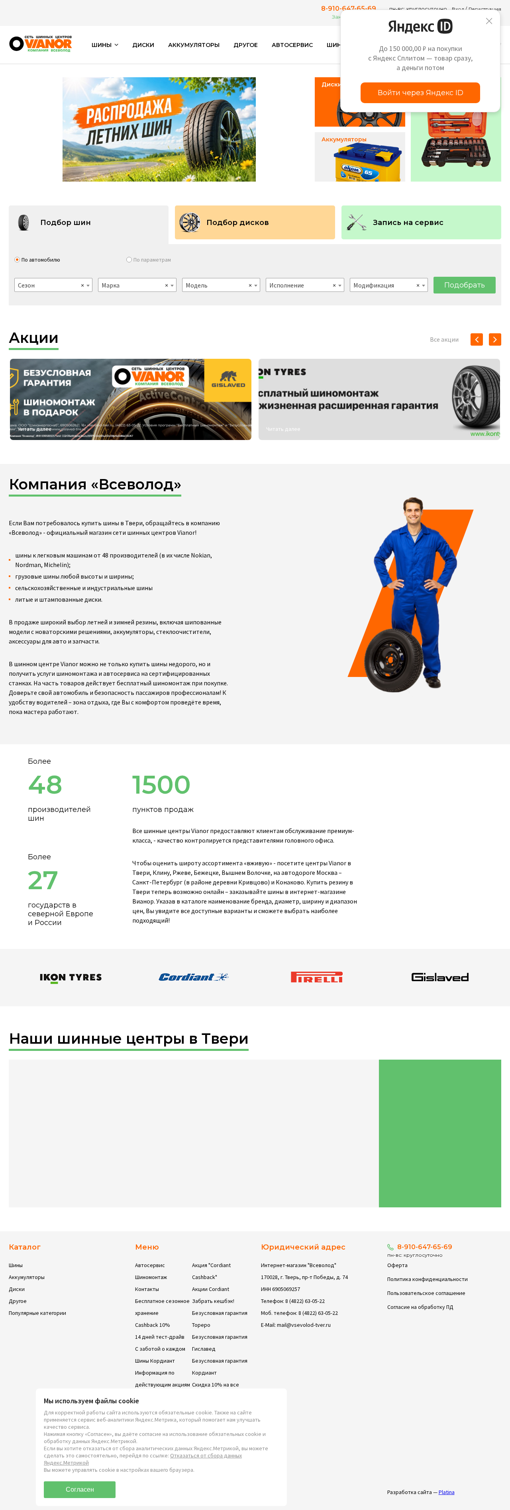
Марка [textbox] (135, 285)
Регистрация (485, 9)
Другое (245, 45)
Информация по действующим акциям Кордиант (162, 1384)
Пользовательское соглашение (426, 1293)
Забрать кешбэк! (213, 1301)
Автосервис (292, 45)
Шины (16, 1265)
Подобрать (464, 285)
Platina (447, 1492)
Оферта (397, 1265)
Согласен (80, 1489)
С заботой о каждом (160, 1348)
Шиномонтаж (151, 1277)
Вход (458, 9)
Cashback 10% (152, 1324)
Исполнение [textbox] (302, 285)
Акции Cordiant (210, 1289)
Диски (143, 45)
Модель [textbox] (219, 285)
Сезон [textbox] (51, 285)
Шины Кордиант (155, 1360)
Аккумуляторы (194, 45)
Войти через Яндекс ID (420, 92)
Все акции (444, 339)
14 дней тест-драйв (159, 1336)
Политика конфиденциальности (427, 1279)
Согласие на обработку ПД (420, 1306)
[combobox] (53, 285)
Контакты (147, 1289)
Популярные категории (37, 1312)
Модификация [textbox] (386, 285)
